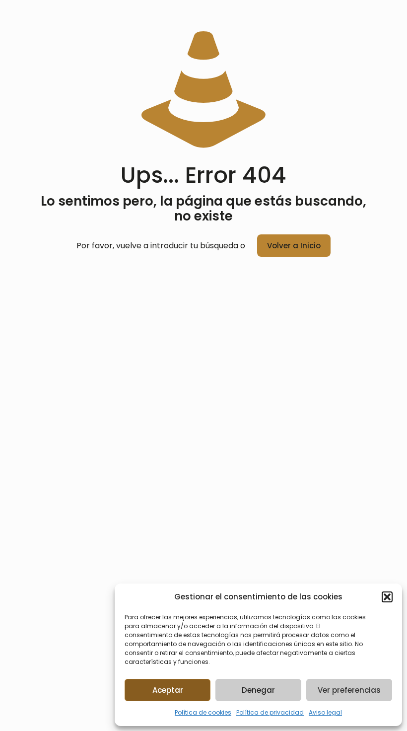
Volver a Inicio (294, 245)
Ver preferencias (349, 690)
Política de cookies (203, 712)
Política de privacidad (270, 712)
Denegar (258, 690)
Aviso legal (325, 712)
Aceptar (167, 690)
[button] (387, 597)
